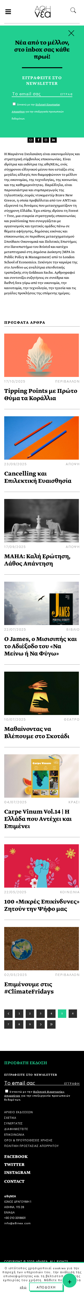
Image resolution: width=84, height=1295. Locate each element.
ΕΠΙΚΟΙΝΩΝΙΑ (14, 1134)
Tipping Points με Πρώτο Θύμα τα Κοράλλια (40, 394)
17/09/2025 (15, 546)
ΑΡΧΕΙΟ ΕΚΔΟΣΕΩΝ (18, 1111)
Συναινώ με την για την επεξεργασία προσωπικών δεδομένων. (37, 1095)
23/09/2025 (15, 463)
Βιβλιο (73, 629)
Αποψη (73, 463)
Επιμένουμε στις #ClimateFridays (29, 988)
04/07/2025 (15, 801)
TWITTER (14, 1165)
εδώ (23, 1287)
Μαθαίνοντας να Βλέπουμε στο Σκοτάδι (36, 732)
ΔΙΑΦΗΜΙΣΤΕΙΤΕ (16, 1128)
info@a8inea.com (17, 1223)
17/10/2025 (14, 380)
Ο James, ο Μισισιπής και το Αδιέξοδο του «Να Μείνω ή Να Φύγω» (40, 646)
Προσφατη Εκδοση (25, 1063)
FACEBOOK (16, 1157)
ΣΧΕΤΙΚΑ (10, 1117)
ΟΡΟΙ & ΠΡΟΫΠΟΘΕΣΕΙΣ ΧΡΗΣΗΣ (28, 1140)
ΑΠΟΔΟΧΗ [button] (46, 1286)
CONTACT (14, 1181)
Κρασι (74, 801)
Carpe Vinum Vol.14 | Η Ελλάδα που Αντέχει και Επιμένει (38, 819)
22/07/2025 (15, 629)
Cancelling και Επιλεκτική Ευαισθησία (37, 477)
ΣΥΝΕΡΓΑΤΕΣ (13, 1123)
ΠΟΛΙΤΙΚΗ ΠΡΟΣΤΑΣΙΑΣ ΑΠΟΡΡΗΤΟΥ (31, 1145)
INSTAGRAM (17, 1173)
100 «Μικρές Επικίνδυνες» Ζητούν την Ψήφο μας (42, 905)
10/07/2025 (15, 719)
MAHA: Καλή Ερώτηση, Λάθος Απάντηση (37, 560)
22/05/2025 (15, 891)
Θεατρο (72, 719)
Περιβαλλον (67, 380)
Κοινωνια (70, 891)
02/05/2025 (15, 974)
